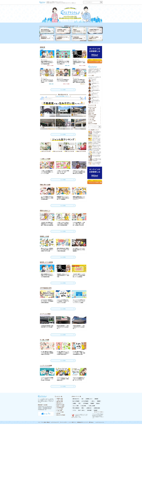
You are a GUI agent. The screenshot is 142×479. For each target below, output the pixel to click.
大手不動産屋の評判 (91, 116)
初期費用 (92, 403)
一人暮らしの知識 (91, 108)
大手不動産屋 (85, 403)
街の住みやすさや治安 (92, 107)
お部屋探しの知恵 (59, 398)
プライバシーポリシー (64, 422)
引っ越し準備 (83, 405)
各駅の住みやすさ (76, 398)
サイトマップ (85, 422)
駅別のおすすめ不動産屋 (92, 123)
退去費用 (95, 410)
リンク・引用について (72, 422)
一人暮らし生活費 (91, 405)
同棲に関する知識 (91, 110)
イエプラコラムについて (55, 422)
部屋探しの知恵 (91, 113)
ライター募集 (43, 422)
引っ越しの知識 (91, 119)
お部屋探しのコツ (89, 398)
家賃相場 (96, 398)
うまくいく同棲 (75, 405)
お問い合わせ (91, 422)
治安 (82, 398)
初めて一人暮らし (81, 410)
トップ (39, 422)
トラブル (74, 410)
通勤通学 (99, 401)
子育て (79, 403)
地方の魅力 (90, 122)
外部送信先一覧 (79, 422)
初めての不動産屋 (76, 401)
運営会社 (48, 422)
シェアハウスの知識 (91, 120)
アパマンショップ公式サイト (94, 61)
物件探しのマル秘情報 (92, 114)
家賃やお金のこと (91, 111)
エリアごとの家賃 (91, 117)
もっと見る (63, 89)
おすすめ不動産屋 (85, 401)
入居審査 (74, 403)
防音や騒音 (89, 410)
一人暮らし (93, 401)
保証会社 (98, 403)
